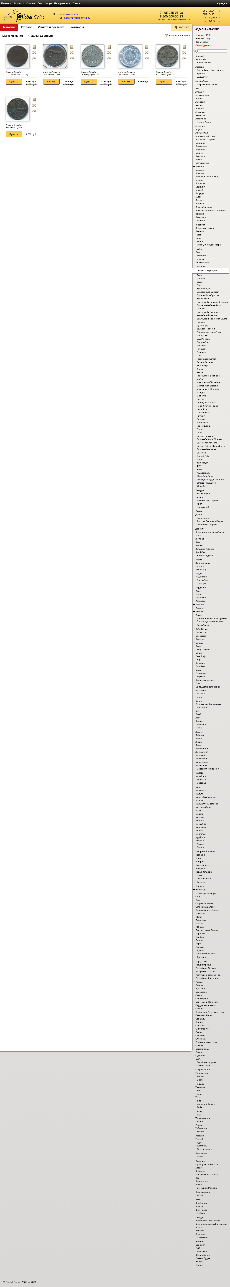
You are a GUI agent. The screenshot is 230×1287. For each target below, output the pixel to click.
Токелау (201, 882)
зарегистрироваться (76, 17)
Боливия (199, 173)
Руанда (199, 985)
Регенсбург (202, 422)
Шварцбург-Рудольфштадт (210, 479)
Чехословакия (202, 1192)
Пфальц (201, 419)
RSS (207, 35)
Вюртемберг (203, 342)
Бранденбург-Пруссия (208, 295)
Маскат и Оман (203, 807)
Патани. (199, 940)
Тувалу (198, 1111)
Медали (199, 814)
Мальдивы (200, 790)
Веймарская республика (209, 332)
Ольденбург (203, 412)
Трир (199, 459)
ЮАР (197, 1248)
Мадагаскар (201, 762)
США (197, 1059)
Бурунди (199, 193)
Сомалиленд (202, 1049)
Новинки (199, 35)
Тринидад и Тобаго (205, 1104)
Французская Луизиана (207, 1164)
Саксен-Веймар (205, 436)
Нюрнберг (202, 409)
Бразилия (200, 187)
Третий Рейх (203, 456)
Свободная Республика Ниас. (210, 1012)
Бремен (201, 322)
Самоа (198, 995)
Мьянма (199, 840)
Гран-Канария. (202, 493)
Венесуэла (200, 217)
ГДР (199, 355)
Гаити (198, 238)
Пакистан (200, 913)
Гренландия (203, 518)
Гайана (199, 241)
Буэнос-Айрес (204, 122)
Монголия (200, 834)
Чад (197, 1178)
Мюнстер (201, 395)
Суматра (201, 583)
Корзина (184, 27)
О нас (76, 3)
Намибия (200, 855)
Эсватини (200, 1234)
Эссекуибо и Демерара (209, 244)
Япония (199, 1265)
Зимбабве (200, 552)
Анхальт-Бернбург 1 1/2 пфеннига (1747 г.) (17, 73)
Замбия (199, 545)
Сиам (200, 1080)
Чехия (198, 1184)
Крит (199, 503)
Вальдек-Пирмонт (206, 328)
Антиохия (200, 115)
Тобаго (200, 1107)
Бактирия (200, 143)
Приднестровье (203, 964)
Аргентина (200, 118)
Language (221, 3)
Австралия (200, 59)
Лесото (199, 732)
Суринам (200, 1055)
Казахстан (200, 632)
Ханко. (200, 1156)
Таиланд (199, 1076)
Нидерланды (202, 865)
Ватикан (199, 203)
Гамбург (201, 349)
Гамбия (199, 249)
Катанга (201, 693)
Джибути (199, 528)
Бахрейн (199, 153)
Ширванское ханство (207, 84)
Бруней (199, 190)
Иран (198, 594)
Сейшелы (200, 1018)
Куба (197, 711)
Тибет (198, 1090)
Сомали (199, 1045)
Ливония (201, 724)
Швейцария (201, 1203)
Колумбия (200, 676)
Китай (198, 670)
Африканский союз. (205, 136)
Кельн (200, 369)
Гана (197, 252)
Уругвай (199, 1139)
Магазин (6, 3)
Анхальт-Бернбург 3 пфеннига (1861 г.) (15, 126)
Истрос (199, 608)
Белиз (198, 159)
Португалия (201, 961)
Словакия (200, 1035)
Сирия (198, 1032)
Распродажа (202, 45)
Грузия (198, 511)
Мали (198, 787)
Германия (200, 266)
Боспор (199, 180)
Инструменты (62, 3)
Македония (201, 765)
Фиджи (198, 1142)
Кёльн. (200, 372)
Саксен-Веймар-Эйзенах (209, 439)
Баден (200, 282)
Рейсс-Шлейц (203, 426)
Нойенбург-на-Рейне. (208, 406)
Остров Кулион (204, 1149)
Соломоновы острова (206, 1042)
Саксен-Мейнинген (206, 449)
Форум (48, 3)
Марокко (199, 800)
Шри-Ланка (201, 1210)
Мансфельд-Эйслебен (208, 382)
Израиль (199, 566)
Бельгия (199, 166)
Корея (198, 701)
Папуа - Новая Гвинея (206, 930)
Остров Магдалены (205, 907)
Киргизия (200, 663)
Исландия (200, 601)
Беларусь (200, 156)
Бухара (200, 1131)
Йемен (198, 615)
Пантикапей (203, 507)
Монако (199, 830)
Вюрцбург (202, 345)
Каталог (19, 3)
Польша (199, 947)
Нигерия (199, 861)
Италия (199, 611)
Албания (199, 92)
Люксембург (201, 752)
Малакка (201, 779)
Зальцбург (202, 77)
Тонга (198, 1100)
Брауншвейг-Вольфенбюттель (212, 302)
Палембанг (202, 580)
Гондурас (200, 490)
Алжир (198, 98)
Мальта (199, 793)
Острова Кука (204, 878)
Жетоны (199, 538)
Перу (198, 943)
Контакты (77, 27)
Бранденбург (203, 288)
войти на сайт (71, 14)
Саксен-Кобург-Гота (207, 442)
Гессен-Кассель (205, 362)
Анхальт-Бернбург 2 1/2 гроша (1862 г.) (165, 73)
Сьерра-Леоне (202, 1069)
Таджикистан (202, 1073)
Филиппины (201, 1145)
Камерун (199, 639)
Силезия (201, 957)
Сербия (199, 1022)
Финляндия (201, 1153)
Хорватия (200, 1171)
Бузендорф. (203, 325)
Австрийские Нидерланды (210, 70)
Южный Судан (202, 1258)
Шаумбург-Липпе (205, 476)
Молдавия (200, 827)
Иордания (200, 587)
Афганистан (201, 132)
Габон (198, 234)
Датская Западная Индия (210, 521)
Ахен (199, 275)
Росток (200, 429)
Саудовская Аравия (205, 1005)
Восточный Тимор (204, 228)
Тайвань (199, 1084)
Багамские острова (205, 139)
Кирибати (200, 666)
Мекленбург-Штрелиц (208, 389)
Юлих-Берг (202, 486)
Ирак (197, 591)
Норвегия (200, 886)
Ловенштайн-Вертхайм (208, 375)
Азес (197, 88)
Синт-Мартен (202, 1028)
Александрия (202, 95)
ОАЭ (197, 896)
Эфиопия (200, 1245)
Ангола (199, 105)
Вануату (199, 200)
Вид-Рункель (203, 339)
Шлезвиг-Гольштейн (207, 483)
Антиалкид (200, 112)
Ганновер (201, 352)
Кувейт (198, 714)
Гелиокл (199, 259)
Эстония (199, 1241)
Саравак (201, 783)
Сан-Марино (201, 998)
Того (197, 1097)
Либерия (199, 735)
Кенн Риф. (200, 656)
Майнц (200, 379)
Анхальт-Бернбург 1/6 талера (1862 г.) (90, 73)
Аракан (200, 844)
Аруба (198, 129)
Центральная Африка (206, 1174)
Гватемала (200, 255)
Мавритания (201, 758)
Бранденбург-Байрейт (208, 292)
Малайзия (200, 776)
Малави (199, 773)
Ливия (198, 742)
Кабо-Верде (201, 629)
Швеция (199, 1206)
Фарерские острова (207, 524)
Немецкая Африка (206, 402)
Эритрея (199, 1230)
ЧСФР (200, 1195)
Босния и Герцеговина (206, 176)
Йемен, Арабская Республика (212, 618)
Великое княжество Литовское (210, 210)
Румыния (200, 988)
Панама (199, 927)
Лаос (197, 717)
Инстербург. (203, 365)
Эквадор (199, 1217)
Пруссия (201, 416)
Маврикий (200, 755)
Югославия (201, 1251)
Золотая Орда (202, 563)
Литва (198, 745)
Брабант (201, 73)
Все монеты (201, 42)
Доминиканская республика (209, 532)
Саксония (202, 452)
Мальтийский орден (205, 797)
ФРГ (199, 466)
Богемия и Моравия (207, 1188)
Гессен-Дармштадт (206, 359)
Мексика (199, 817)
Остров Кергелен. (204, 903)
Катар (198, 646)
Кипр (197, 659)
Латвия (199, 721)
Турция (199, 1121)
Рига (199, 727)
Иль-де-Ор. (201, 569)
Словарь (30, 3)
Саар (199, 432)
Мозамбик (200, 824)
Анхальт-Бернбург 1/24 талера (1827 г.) (52, 73)
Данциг (200, 950)
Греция (199, 497)
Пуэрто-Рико (203, 1065)
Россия (199, 982)
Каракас (201, 220)
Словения (200, 1038)
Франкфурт (202, 462)
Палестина (201, 920)
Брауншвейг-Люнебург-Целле (212, 318)
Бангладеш (201, 146)
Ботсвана (200, 183)
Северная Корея (203, 1015)
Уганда (198, 1125)
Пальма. (199, 923)
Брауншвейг (203, 298)
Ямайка (199, 1261)
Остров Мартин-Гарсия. (207, 910)
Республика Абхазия (205, 968)
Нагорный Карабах (205, 851)
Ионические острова (207, 500)
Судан (198, 1052)
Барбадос (200, 149)
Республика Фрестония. (207, 978)
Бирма (200, 847)
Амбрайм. (200, 102)
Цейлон (201, 1213)
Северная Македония (208, 768)
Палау (198, 917)
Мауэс (198, 810)
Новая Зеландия (203, 872)
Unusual (199, 56)
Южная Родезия (205, 555)
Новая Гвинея (204, 62)
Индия (198, 573)
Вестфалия (202, 335)
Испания (199, 604)
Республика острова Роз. (208, 975)
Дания (198, 514)
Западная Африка (204, 549)
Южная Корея (202, 1255)
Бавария (201, 278)
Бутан (198, 197)
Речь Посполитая (206, 953)
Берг (199, 285)
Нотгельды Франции (205, 893)
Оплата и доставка (51, 27)
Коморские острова (205, 680)
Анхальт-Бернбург (207, 270)
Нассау (200, 399)
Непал (198, 858)
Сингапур (200, 1025)
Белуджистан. (202, 163)
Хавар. (198, 1167)
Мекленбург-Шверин (207, 385)
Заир (197, 542)
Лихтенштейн (202, 748)
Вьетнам (199, 231)
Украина (199, 1135)
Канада (199, 643)
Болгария (200, 170)
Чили (198, 1199)
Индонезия (201, 576)
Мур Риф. (200, 837)
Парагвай (200, 933)
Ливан (198, 738)
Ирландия (200, 597)
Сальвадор (201, 992)
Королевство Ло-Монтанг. (208, 704)
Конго (198, 683)
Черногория (201, 1181)
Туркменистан (202, 1118)
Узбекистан (201, 1128)
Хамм (199, 469)
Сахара (199, 1008)
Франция (200, 1161)
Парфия (199, 937)
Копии (198, 697)
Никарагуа (200, 868)
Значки (198, 559)
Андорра (199, 108)
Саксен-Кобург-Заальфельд (211, 446)
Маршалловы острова (206, 803)
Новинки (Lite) (202, 38)
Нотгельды (200, 889)
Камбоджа (200, 636)
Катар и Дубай (202, 649)
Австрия (199, 67)
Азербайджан (202, 81)
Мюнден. (201, 392)
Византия (200, 224)
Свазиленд (202, 1237)
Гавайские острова (206, 1062)
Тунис (198, 1115)
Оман (198, 900)
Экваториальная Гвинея (207, 1220)
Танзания (200, 1087)
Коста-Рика (201, 707)
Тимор (198, 1094)
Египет (198, 535)
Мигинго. (199, 820)
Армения (200, 126)
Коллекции (200, 673)
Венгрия (199, 214)
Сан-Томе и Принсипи (206, 1002)
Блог (40, 3)
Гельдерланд (202, 262)
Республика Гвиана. (205, 971)
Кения (198, 653)
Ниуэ (199, 875)
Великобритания (203, 207)
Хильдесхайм (203, 473)
